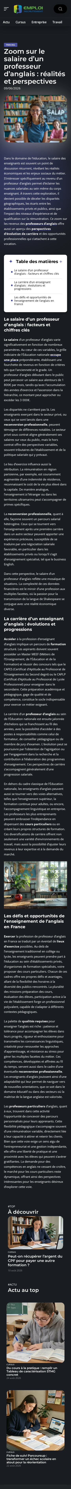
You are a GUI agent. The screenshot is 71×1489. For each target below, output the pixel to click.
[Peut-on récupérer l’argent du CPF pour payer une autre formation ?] (35, 1232)
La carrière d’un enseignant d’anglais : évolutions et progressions (32, 285)
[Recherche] (60, 9)
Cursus (12, 1252)
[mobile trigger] (7, 9)
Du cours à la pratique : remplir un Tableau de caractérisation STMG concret (32, 1371)
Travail (10, 44)
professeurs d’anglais (41, 224)
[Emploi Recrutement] (28, 9)
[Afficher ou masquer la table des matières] (60, 261)
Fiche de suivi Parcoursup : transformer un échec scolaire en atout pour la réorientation (31, 1459)
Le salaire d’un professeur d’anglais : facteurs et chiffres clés (36, 271)
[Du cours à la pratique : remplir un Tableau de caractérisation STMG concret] (35, 1333)
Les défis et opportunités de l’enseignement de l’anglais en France (34, 300)
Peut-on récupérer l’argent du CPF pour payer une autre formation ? (35, 1260)
